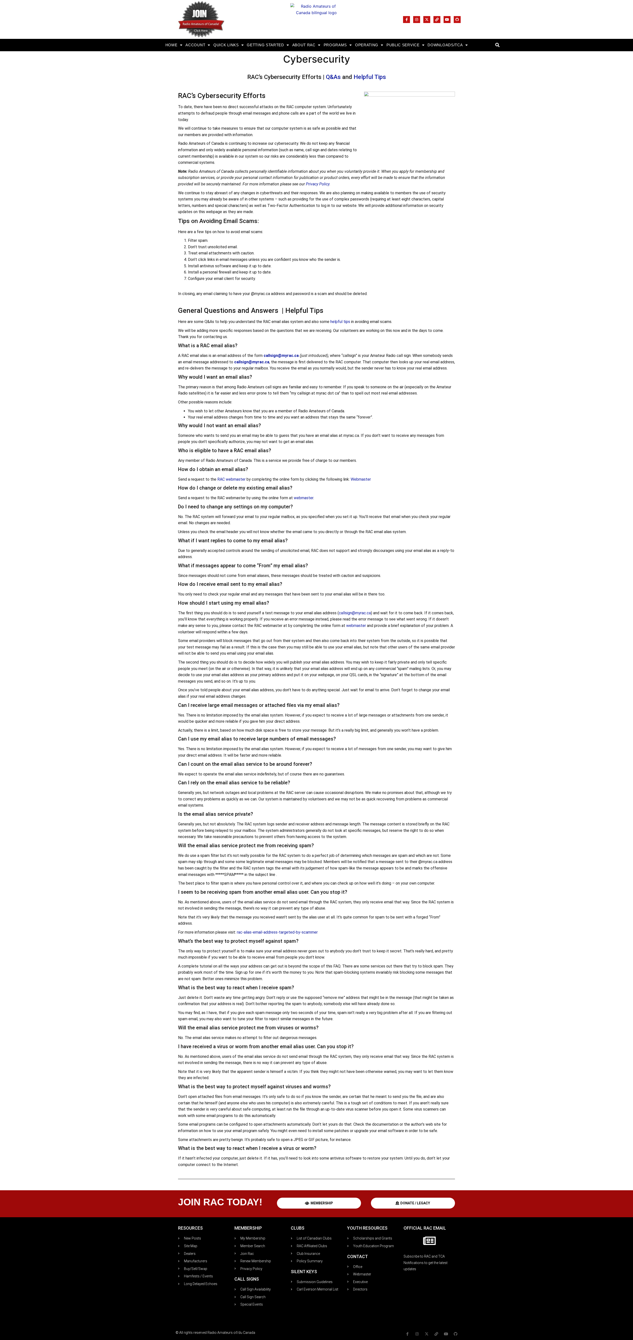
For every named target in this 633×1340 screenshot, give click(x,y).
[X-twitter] (426, 19)
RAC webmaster (231, 479)
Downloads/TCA (445, 45)
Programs (335, 45)
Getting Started (265, 45)
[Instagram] (416, 19)
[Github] (457, 19)
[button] (497, 45)
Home (171, 45)
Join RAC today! (220, 1202)
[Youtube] (447, 19)
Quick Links (226, 45)
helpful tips (340, 321)
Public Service (403, 45)
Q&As (333, 77)
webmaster (303, 498)
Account (195, 45)
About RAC (304, 45)
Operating (366, 45)
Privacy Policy (317, 184)
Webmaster (361, 479)
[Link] (436, 19)
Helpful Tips (370, 77)
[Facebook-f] (406, 19)
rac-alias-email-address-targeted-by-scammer (277, 932)
